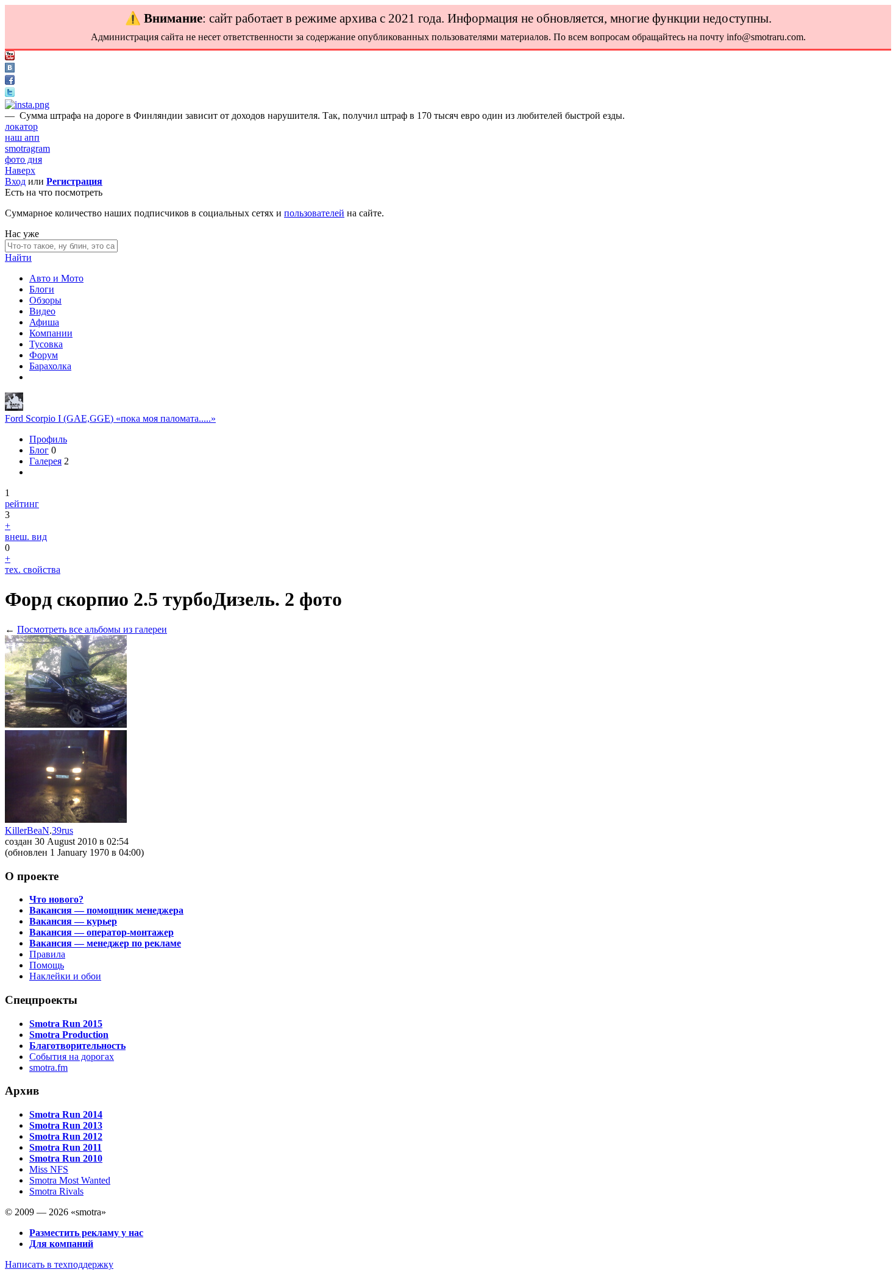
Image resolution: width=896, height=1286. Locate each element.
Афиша (44, 322)
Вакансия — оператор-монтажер (101, 932)
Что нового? (56, 899)
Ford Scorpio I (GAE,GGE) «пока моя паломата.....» (110, 418)
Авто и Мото (56, 278)
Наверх (20, 170)
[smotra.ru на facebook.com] (10, 81)
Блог (39, 450)
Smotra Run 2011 (65, 1147)
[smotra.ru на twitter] (10, 93)
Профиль (48, 439)
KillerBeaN (27, 830)
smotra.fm (48, 1067)
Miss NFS (48, 1169)
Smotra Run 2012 (65, 1136)
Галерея (45, 461)
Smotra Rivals (56, 1191)
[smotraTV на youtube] (10, 57)
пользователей (314, 213)
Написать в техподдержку (59, 1264)
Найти (18, 257)
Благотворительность (77, 1045)
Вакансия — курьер (73, 921)
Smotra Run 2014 (65, 1114)
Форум (43, 355)
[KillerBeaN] (14, 407)
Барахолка (50, 366)
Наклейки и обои (65, 976)
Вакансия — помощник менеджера (106, 910)
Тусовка (46, 344)
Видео (42, 311)
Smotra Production (68, 1034)
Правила (47, 954)
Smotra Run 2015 (65, 1023)
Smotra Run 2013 (65, 1125)
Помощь (46, 965)
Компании (51, 333)
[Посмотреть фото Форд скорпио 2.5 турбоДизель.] (66, 724)
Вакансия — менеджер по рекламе (105, 943)
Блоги (41, 289)
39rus (62, 830)
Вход (15, 181)
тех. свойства (32, 569)
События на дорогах (71, 1056)
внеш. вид (26, 536)
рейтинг (22, 504)
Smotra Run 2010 (65, 1158)
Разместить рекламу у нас (86, 1232)
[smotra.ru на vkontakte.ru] (10, 69)
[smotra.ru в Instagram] (27, 104)
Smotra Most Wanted (69, 1180)
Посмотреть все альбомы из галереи (92, 629)
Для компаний (61, 1243)
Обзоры (45, 300)
